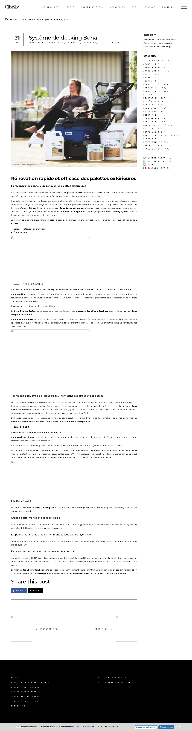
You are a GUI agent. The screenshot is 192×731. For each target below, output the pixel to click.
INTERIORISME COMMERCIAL (27, 687)
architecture (152, 67)
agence (15, 678)
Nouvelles (89, 43)
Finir (147, 115)
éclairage (150, 105)
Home (24, 19)
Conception (150, 88)
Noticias (149, 129)
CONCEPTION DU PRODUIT (26, 696)
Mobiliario (150, 122)
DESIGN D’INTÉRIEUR (24, 692)
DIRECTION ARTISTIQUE (25, 701)
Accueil (148, 64)
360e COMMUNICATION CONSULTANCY (32, 682)
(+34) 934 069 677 (116, 678)
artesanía (150, 74)
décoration (56, 43)
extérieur (73, 43)
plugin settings (164, 47)
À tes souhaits (153, 61)
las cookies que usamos (81, 726)
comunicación (152, 84)
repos (147, 139)
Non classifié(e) (155, 125)
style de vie (152, 149)
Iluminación (151, 118)
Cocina (147, 81)
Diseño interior (154, 101)
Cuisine (148, 95)
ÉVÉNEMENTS (18, 706)
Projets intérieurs (112, 43)
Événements (150, 108)
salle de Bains (153, 145)
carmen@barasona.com (117, 682)
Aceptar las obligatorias (145, 727)
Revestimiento (152, 142)
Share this (21, 590)
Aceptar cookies (166, 727)
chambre (148, 78)
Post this (36, 590)
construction (35, 19)
